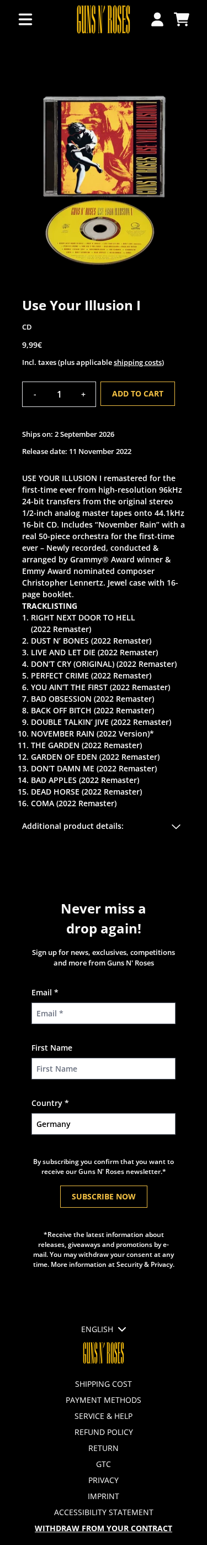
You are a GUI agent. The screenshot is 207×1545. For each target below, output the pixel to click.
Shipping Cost (103, 1384)
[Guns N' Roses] (103, 19)
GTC (103, 1464)
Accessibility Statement (103, 1512)
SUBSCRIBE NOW (104, 1196)
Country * (50, 1103)
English (97, 1329)
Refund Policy (104, 1432)
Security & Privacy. (145, 1264)
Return (103, 1448)
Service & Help (103, 1416)
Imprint (103, 1496)
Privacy (103, 1480)
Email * (45, 992)
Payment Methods (103, 1400)
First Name (51, 1047)
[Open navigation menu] (25, 19)
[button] (103, 826)
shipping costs (138, 362)
